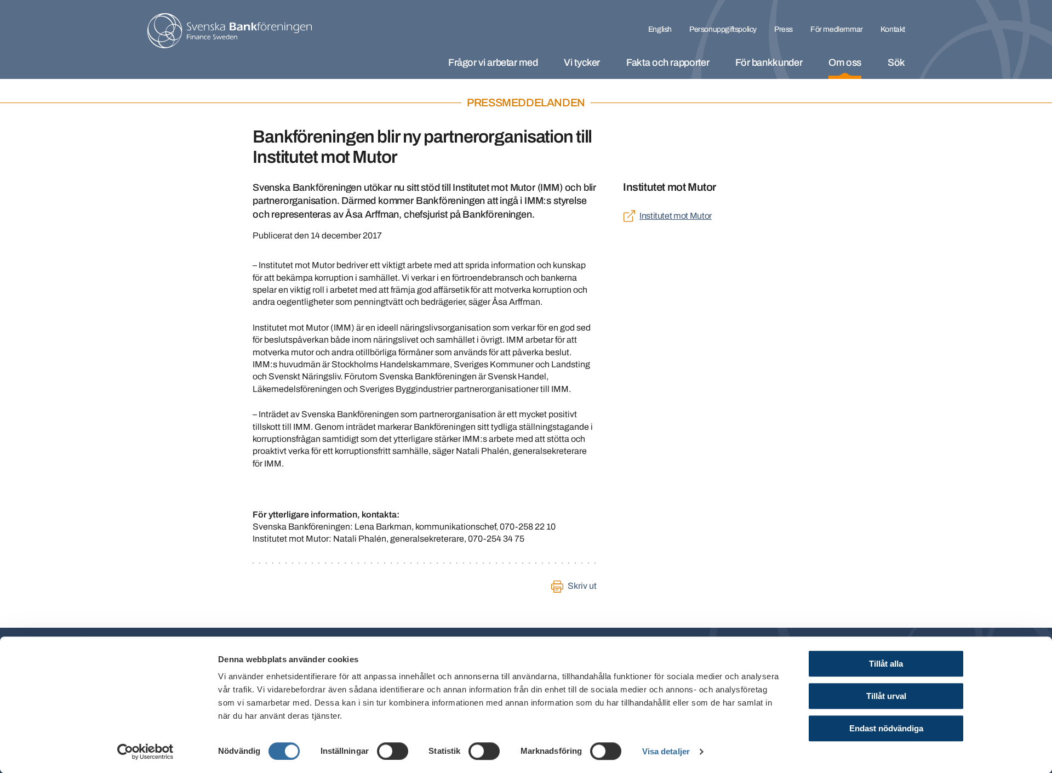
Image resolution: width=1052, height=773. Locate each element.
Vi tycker (582, 62)
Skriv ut (582, 585)
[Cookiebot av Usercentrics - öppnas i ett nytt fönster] (145, 751)
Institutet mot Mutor (675, 215)
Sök (896, 62)
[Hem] (229, 30)
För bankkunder (768, 62)
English (660, 29)
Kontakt (893, 29)
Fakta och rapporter (667, 62)
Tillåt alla (886, 663)
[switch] (392, 751)
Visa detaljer (666, 751)
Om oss (844, 62)
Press (783, 29)
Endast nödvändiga (886, 728)
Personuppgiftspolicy (723, 29)
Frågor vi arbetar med (493, 62)
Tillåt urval (886, 696)
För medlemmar (836, 29)
